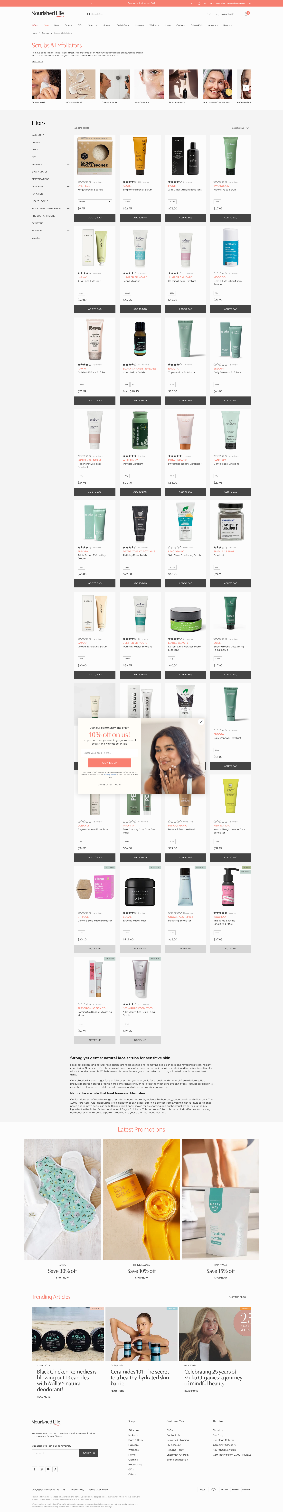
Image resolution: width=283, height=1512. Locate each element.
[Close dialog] (201, 722)
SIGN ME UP (109, 763)
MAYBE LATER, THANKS (110, 784)
